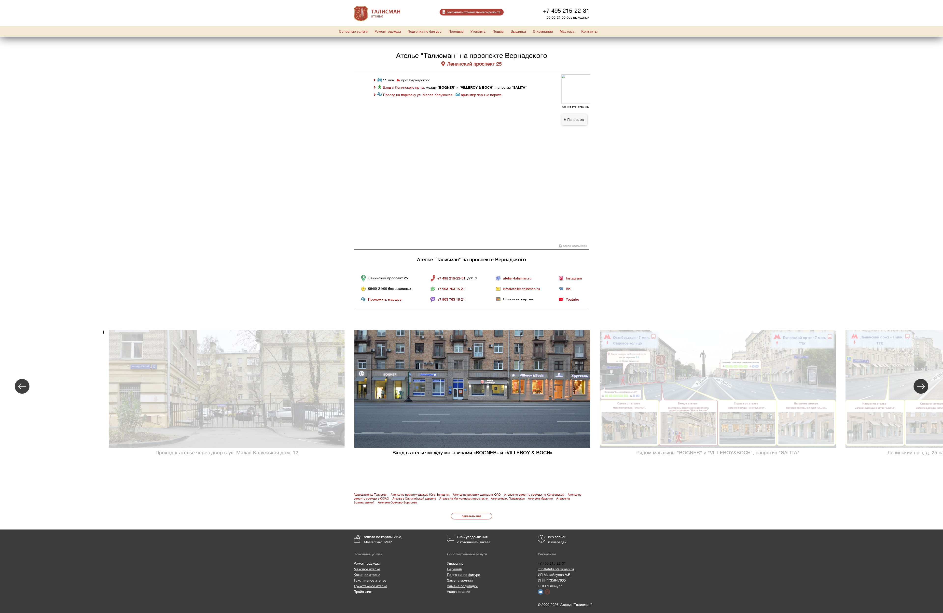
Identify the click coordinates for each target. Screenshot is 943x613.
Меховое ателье (367, 569)
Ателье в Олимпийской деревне (414, 498)
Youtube (572, 299)
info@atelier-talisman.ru (521, 289)
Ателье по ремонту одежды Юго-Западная (420, 494)
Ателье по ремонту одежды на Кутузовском (534, 494)
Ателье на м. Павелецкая (508, 498)
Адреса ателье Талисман (370, 494)
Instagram (574, 278)
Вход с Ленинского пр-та (403, 87)
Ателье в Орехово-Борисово (397, 502)
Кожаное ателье (367, 575)
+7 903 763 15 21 (451, 289)
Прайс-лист (363, 592)
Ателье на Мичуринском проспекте (463, 498)
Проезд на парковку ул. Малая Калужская (418, 95)
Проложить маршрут (385, 299)
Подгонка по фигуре (463, 575)
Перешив (454, 569)
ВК (568, 289)
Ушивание (455, 563)
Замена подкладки (462, 586)
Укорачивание (458, 592)
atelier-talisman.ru (517, 278)
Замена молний (460, 580)
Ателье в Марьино (540, 498)
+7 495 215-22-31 (566, 10)
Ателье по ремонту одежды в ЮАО (477, 494)
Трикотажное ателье (370, 586)
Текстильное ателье (370, 580)
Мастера (567, 31)
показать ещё (471, 516)
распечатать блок (575, 246)
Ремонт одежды (367, 563)
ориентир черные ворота (481, 95)
